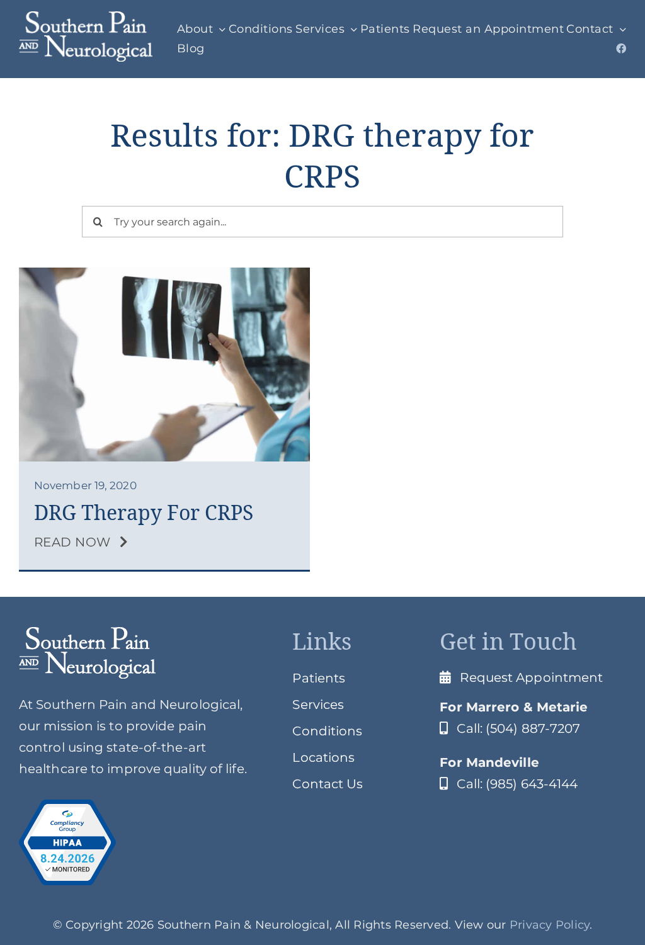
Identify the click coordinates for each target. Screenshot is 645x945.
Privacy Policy (550, 925)
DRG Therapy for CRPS (143, 513)
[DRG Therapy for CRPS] (164, 273)
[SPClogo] (85, 17)
